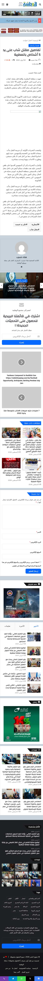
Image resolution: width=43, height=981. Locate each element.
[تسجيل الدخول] (7, 5)
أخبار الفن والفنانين (34, 898)
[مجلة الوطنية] (27, 4)
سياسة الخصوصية (25, 968)
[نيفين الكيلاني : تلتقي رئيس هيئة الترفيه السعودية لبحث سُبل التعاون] (33, 688)
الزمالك (25, 906)
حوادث (25, 40)
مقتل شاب (34, 229)
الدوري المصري (35, 906)
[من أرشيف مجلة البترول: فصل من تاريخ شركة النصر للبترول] (35, 867)
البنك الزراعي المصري (21, 902)
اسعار (23, 898)
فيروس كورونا (35, 910)
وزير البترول (25, 914)
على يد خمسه (20, 224)
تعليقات (7, 626)
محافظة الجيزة (23, 910)
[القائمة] (3, 5)
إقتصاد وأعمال (34, 46)
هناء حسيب (34, 60)
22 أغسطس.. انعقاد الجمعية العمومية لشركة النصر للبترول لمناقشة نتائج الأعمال (21, 288)
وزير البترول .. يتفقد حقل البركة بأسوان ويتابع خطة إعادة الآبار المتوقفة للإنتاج (12, 474)
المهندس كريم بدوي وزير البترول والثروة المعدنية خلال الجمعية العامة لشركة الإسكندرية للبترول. (32, 805)
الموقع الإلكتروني (35, 552)
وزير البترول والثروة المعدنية (31, 918)
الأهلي (16, 898)
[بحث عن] (40, 5)
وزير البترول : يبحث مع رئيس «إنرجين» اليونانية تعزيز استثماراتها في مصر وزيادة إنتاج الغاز (11, 805)
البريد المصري (36, 902)
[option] (21, 286)
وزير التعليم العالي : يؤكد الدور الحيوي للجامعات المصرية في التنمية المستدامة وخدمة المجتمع (15, 637)
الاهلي (9, 898)
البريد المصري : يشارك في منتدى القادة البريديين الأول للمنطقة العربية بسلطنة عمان (14, 676)
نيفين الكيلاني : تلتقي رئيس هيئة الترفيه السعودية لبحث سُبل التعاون (15, 688)
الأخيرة (21, 626)
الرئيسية (36, 40)
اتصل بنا (14, 968)
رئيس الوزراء (7, 906)
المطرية (35, 224)
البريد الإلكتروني (35, 542)
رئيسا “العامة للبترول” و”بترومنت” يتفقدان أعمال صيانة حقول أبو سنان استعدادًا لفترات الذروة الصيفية (33, 477)
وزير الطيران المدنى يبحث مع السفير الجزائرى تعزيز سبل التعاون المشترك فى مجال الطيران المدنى (16, 663)
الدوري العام (8, 902)
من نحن (7, 968)
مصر (14, 910)
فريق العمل (25, 972)
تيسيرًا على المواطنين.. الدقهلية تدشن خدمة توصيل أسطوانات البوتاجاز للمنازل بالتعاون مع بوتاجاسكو (11, 445)
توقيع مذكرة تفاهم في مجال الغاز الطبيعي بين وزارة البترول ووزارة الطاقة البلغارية (15, 650)
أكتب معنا (17, 972)
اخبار (30, 40)
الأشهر (36, 626)
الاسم (38, 532)
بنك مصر (16, 906)
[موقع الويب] (21, 266)
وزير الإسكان (36, 914)
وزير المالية (16, 918)
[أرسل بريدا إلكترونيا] (29, 60)
